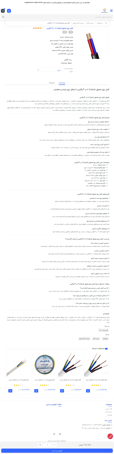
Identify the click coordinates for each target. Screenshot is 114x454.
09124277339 (101, 425)
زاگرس (66, 59)
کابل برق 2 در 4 (103, 330)
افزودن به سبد (57, 450)
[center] (3, 17)
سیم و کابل (90, 23)
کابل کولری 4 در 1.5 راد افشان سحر (70, 380)
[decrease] (54, 445)
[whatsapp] (54, 434)
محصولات (99, 23)
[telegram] (60, 434)
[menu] (111, 11)
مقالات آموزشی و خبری (53, 404)
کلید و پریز (109, 409)
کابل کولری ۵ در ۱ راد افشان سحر (45, 380)
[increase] (40, 445)
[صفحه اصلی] (106, 23)
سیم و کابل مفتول (78, 23)
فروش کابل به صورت (68, 70)
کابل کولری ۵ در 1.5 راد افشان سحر (96, 380)
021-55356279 (86, 425)
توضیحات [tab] (61, 82)
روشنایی (109, 415)
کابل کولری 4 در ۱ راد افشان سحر (19, 380)
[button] (106, 373)
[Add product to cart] (88, 391)
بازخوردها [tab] (52, 82)
